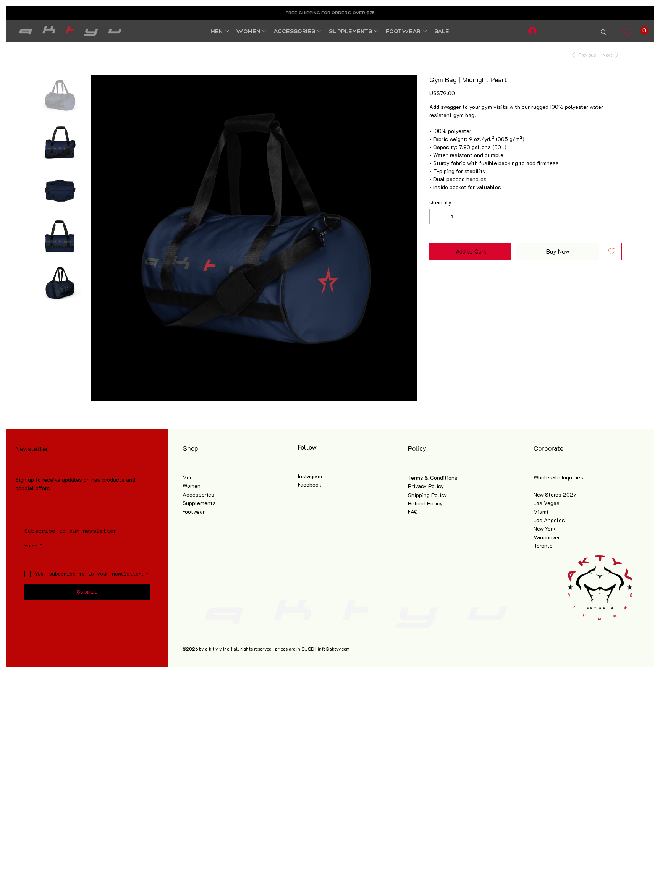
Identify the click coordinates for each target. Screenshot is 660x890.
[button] (644, 30)
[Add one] (467, 216)
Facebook (309, 484)
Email (33, 545)
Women (192, 485)
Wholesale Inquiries (558, 477)
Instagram (310, 476)
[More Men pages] (227, 31)
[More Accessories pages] (319, 31)
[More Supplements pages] (376, 31)
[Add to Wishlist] (612, 251)
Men (188, 477)
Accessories (198, 494)
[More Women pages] (264, 31)
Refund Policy (425, 503)
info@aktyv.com (333, 649)
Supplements (199, 502)
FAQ (413, 511)
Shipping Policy (427, 494)
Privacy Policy (426, 486)
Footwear (194, 511)
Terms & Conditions (433, 477)
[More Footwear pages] (425, 31)
